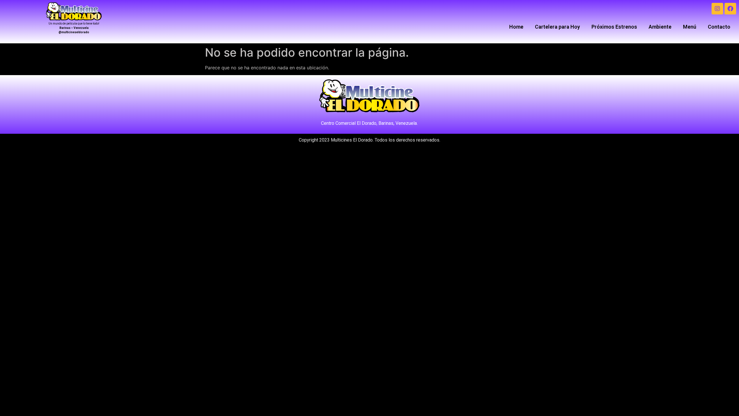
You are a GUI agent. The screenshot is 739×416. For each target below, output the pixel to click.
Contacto (719, 27)
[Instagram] (717, 8)
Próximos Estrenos (614, 27)
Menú (689, 27)
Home (516, 27)
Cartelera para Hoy (557, 27)
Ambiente (660, 27)
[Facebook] (730, 8)
